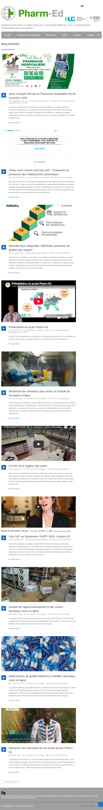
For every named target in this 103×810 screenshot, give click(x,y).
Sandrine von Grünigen (40, 101)
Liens (65, 35)
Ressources (51, 35)
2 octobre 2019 (16, 614)
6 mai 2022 (15, 330)
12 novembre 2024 (18, 177)
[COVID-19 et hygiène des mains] (38, 443)
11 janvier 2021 (17, 399)
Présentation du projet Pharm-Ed (28, 327)
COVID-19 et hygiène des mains (28, 465)
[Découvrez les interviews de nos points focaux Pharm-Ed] (38, 725)
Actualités (91, 35)
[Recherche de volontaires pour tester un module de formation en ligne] (38, 368)
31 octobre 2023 (17, 253)
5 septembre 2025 (18, 101)
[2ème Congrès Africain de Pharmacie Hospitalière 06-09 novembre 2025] (38, 71)
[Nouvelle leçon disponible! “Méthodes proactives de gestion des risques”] (38, 223)
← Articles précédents (11, 782)
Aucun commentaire (65, 177)
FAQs (7, 42)
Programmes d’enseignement (28, 35)
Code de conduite (87, 806)
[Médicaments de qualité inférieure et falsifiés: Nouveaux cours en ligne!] (38, 653)
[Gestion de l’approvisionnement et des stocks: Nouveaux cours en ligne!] (38, 584)
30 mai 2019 (15, 755)
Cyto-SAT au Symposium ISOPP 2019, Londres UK (39, 536)
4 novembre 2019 (17, 540)
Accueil (7, 35)
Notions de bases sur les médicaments (44, 42)
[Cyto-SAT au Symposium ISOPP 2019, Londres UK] (38, 513)
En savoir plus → (15, 123)
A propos (76, 35)
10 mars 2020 (16, 469)
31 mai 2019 (15, 683)
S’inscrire (19, 42)
